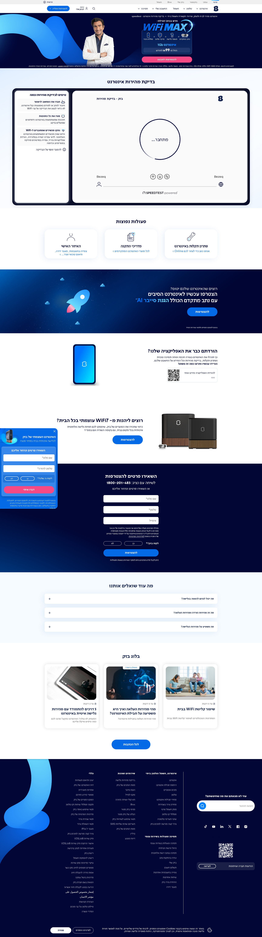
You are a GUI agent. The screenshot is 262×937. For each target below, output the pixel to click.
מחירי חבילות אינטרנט (166, 799)
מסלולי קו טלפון (169, 814)
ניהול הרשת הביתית (167, 848)
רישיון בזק (89, 853)
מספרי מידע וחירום (85, 794)
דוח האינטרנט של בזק (84, 785)
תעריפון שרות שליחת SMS (122, 823)
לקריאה (207, 866)
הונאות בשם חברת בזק (83, 882)
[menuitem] (203, 9)
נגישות (50, 2)
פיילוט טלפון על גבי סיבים (82, 906)
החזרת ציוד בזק (169, 882)
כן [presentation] (28, 478)
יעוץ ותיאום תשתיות (84, 780)
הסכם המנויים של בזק (84, 799)
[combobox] (226, 805)
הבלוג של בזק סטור (126, 814)
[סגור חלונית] (54, 431)
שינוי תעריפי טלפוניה (166, 819)
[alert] (29, 468)
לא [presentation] (12, 478)
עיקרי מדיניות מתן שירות (82, 862)
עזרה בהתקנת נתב (167, 857)
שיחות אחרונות (169, 877)
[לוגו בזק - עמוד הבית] (216, 9)
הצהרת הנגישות (86, 901)
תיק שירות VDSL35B (84, 838)
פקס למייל (130, 794)
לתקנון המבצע (63, 66)
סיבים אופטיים (170, 789)
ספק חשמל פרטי (168, 809)
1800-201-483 (119, 483)
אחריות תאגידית (86, 789)
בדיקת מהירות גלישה (125, 780)
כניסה (80, 8)
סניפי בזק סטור (128, 809)
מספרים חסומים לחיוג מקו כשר (79, 867)
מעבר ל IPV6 (88, 828)
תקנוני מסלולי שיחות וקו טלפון (80, 804)
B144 (133, 804)
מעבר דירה (171, 886)
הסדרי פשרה (88, 911)
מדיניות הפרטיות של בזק (82, 814)
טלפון (173, 794)
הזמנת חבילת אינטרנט (166, 785)
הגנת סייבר (130, 789)
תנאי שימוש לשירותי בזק (123, 819)
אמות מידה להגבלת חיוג (82, 872)
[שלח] (203, 805)
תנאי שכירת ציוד (86, 819)
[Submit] (202, 805)
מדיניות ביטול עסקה (84, 877)
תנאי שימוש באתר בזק (83, 809)
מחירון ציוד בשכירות (167, 804)
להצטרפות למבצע (166, 59)
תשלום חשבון (170, 867)
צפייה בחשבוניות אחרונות (164, 872)
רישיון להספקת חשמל (83, 857)
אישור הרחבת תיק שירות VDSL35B (77, 843)
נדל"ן (132, 833)
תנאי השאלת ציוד (85, 823)
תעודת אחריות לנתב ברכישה (80, 848)
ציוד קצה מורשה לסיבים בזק (163, 823)
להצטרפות (202, 312)
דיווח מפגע (130, 838)
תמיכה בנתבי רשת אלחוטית (163, 852)
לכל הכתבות (131, 744)
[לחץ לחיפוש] (94, 8)
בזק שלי (172, 862)
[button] (54, 431)
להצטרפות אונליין (60, 8)
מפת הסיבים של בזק (125, 785)
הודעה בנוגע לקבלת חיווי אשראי (79, 887)
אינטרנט (172, 780)
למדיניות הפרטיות (136, 536)
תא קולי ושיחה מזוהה (125, 799)
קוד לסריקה (226, 850)
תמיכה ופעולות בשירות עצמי (163, 843)
